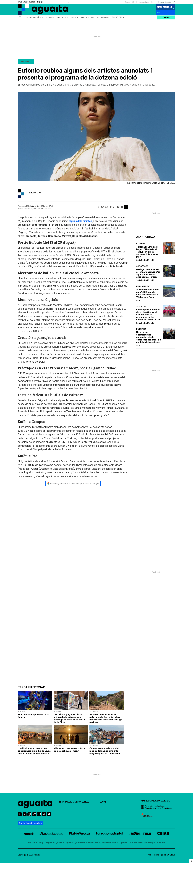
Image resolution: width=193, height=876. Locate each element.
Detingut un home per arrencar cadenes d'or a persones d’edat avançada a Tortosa (148, 273)
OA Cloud (171, 855)
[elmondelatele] (140, 834)
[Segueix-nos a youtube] (39, 815)
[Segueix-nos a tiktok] (44, 815)
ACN (138, 300)
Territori (118, 17)
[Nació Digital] (43, 10)
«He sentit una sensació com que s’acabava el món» (70, 749)
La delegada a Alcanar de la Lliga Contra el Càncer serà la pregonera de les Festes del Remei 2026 (148, 314)
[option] (96, 138)
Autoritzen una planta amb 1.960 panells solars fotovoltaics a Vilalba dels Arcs (147, 293)
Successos (62, 17)
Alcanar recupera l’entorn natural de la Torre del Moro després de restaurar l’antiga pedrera (105, 718)
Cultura (140, 243)
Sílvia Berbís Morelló (145, 260)
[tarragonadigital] (109, 834)
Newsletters (144, 2)
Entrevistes (103, 17)
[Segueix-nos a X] (25, 815)
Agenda (74, 17)
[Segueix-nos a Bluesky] (49, 815)
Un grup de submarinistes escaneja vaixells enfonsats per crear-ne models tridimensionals (148, 337)
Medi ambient (143, 286)
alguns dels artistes (80, 221)
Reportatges (87, 17)
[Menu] (20, 17)
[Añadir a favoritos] (126, 207)
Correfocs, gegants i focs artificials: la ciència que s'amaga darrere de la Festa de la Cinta (69, 718)
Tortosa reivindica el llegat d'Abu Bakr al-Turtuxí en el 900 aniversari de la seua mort (147, 252)
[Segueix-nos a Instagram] (29, 815)
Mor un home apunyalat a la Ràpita (33, 715)
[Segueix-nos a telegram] (34, 815)
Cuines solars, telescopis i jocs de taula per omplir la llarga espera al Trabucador (104, 751)
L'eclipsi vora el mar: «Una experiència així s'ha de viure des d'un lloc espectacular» (34, 751)
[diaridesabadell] (51, 834)
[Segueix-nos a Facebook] (20, 815)
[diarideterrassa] (79, 834)
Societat (49, 17)
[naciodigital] (29, 834)
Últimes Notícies (34, 17)
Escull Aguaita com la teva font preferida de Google (74, 483)
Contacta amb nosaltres (30, 823)
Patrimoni (141, 329)
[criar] (163, 834)
